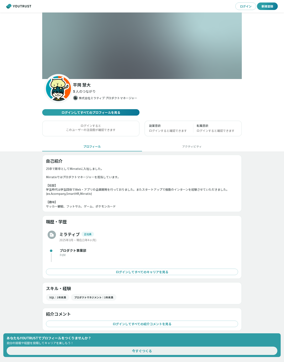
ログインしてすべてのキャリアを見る (142, 272)
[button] (142, 45)
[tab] (92, 146)
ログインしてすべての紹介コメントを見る (142, 324)
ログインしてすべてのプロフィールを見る (91, 112)
